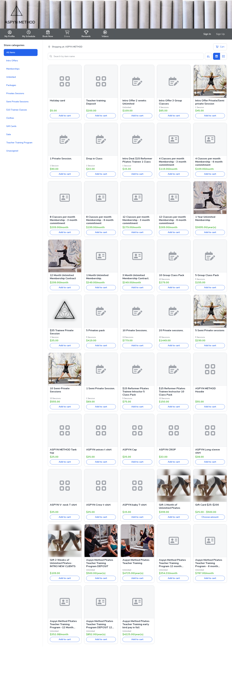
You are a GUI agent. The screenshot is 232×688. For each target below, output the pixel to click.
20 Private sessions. (171, 330)
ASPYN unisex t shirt (99, 449)
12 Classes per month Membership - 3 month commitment (136, 220)
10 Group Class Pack (171, 275)
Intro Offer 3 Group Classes (170, 102)
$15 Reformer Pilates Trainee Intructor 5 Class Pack (135, 391)
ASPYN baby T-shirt (134, 504)
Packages (11, 85)
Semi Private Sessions (17, 101)
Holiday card (57, 100)
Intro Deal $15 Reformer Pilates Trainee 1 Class (137, 160)
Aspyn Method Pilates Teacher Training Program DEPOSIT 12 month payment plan (99, 624)
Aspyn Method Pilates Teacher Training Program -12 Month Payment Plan (63, 624)
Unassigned (12, 150)
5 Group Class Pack (207, 275)
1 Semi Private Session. (100, 388)
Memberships (13, 68)
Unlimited (11, 77)
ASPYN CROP (167, 449)
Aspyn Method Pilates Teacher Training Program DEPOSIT (99, 563)
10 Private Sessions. (134, 330)
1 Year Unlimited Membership (205, 218)
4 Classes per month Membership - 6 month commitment (209, 161)
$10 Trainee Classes (16, 109)
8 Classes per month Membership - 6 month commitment (99, 220)
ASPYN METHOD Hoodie (205, 390)
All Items (10, 52)
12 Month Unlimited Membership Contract (63, 277)
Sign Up (220, 34)
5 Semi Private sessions (209, 330)
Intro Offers (12, 60)
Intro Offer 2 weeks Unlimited (134, 102)
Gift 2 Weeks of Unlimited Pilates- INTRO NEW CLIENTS (63, 563)
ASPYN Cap (129, 449)
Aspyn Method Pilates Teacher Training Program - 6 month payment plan (208, 563)
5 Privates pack (95, 330)
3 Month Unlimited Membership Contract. (135, 277)
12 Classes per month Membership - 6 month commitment (172, 220)
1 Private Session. (61, 158)
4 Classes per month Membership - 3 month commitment (172, 161)
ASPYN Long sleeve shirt (207, 451)
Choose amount (210, 517)
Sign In (207, 34)
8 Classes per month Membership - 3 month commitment (63, 220)
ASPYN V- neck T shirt (63, 504)
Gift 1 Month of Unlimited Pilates (169, 506)
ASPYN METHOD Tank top (63, 451)
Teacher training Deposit (96, 102)
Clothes (10, 118)
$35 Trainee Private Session (62, 332)
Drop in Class (94, 158)
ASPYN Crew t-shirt (98, 504)
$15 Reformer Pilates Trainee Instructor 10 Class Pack (172, 391)
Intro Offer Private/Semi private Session (209, 102)
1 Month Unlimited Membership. (97, 277)
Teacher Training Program (19, 142)
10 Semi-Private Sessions (60, 390)
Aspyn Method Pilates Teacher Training (135, 561)
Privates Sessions (15, 93)
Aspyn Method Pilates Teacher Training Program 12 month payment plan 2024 (172, 563)
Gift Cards (11, 126)
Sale (8, 134)
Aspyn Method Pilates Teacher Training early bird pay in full (135, 624)
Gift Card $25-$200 (207, 504)
